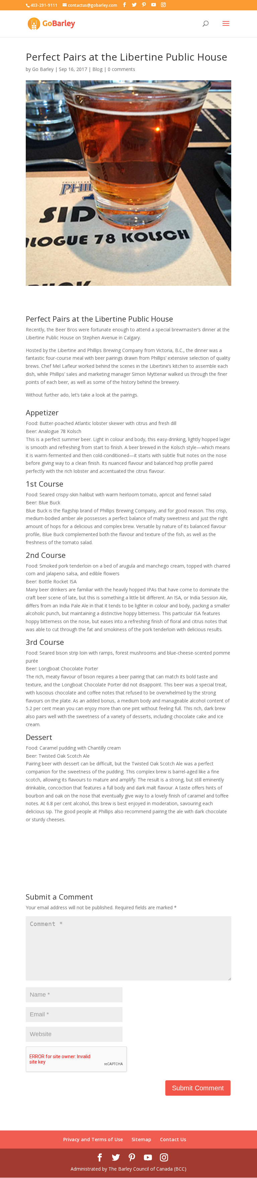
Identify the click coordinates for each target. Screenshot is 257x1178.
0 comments (121, 69)
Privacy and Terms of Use (93, 1139)
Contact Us (173, 1139)
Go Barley (43, 69)
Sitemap (141, 1139)
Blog (97, 69)
